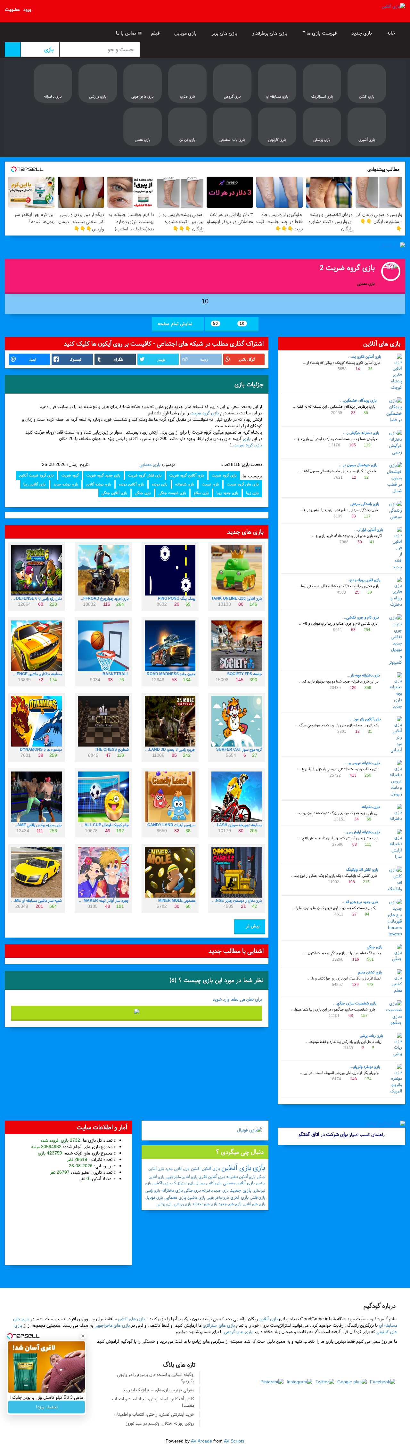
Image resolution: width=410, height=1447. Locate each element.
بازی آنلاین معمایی (239, 1183)
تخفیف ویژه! (47, 1407)
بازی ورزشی (182, 1203)
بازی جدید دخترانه (215, 1190)
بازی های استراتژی (219, 1325)
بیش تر (251, 926)
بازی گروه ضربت (204, 413)
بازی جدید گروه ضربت (103, 475)
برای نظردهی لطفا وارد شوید (237, 999)
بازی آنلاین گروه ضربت (186, 475)
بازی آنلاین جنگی (114, 492)
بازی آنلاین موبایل (209, 1183)
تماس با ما (126, 32)
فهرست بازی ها (321, 32)
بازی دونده (160, 484)
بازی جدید (362, 32)
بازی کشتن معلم (370, 972)
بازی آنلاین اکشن (205, 1168)
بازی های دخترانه (205, 1203)
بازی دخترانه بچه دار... (363, 675)
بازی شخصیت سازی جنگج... (354, 1003)
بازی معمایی (149, 464)
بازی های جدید (230, 1204)
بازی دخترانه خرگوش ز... (361, 432)
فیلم (156, 32)
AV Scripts (234, 1441)
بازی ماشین (196, 1197)
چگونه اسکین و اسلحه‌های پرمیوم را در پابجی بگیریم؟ (155, 1377)
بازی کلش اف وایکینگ (362, 869)
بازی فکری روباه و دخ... (363, 579)
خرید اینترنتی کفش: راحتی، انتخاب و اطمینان (154, 1414)
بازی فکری (239, 1197)
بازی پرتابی (165, 1203)
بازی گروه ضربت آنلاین (36, 475)
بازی (246, 439)
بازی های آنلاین (254, 1203)
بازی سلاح (201, 492)
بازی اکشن (161, 1183)
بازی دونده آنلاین (98, 484)
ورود (27, 9)
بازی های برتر (225, 32)
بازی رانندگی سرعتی (364, 503)
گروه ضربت (70, 475)
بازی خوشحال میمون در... (358, 465)
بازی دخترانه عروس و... (362, 762)
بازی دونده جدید (65, 484)
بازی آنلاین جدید (177, 1168)
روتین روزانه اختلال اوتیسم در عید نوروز (160, 1423)
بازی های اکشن (131, 1319)
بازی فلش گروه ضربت (145, 475)
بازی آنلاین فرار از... (368, 529)
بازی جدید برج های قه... (360, 901)
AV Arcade (201, 1441)
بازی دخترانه (371, 806)
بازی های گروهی (238, 1332)
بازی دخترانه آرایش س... (361, 832)
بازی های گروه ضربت (243, 484)
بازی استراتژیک (183, 1183)
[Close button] (83, 1336)
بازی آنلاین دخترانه (241, 1176)
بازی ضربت (210, 484)
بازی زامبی (152, 1190)
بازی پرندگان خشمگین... (358, 400)
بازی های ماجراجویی (112, 1325)
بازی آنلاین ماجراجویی (181, 1176)
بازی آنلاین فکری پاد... (364, 356)
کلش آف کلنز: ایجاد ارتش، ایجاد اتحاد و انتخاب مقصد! (153, 1402)
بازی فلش (257, 1197)
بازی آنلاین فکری (212, 1176)
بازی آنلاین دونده (131, 484)
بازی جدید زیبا (227, 492)
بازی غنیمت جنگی (172, 492)
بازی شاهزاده (184, 484)
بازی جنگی (374, 946)
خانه (392, 32)
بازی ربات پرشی (371, 1035)
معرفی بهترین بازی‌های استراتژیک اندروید (158, 1390)
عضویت (12, 9)
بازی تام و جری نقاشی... (360, 617)
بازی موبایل (186, 32)
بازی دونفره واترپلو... (364, 1066)
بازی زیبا (252, 492)
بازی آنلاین (236, 1167)
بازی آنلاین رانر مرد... (365, 719)
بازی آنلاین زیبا (34, 484)
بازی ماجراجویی (218, 1197)
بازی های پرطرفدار (270, 32)
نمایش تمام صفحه (176, 323)
